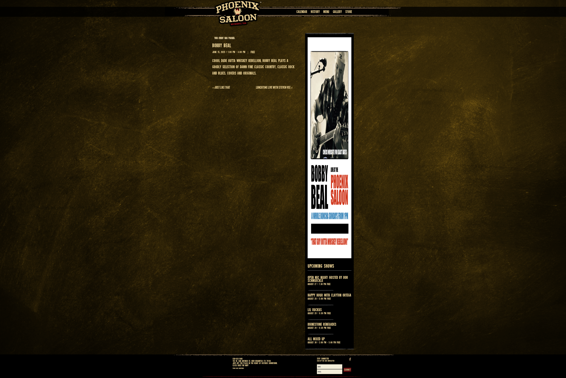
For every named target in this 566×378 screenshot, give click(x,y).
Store (348, 12)
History (315, 12)
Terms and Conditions (238, 368)
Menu (326, 12)
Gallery (337, 12)
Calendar (301, 12)
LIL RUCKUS (315, 310)
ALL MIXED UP (316, 339)
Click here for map (240, 365)
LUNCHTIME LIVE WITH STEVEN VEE (274, 87)
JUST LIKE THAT (221, 87)
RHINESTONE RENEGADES (322, 324)
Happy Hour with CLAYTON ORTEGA (329, 295)
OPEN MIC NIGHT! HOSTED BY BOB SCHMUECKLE (328, 279)
